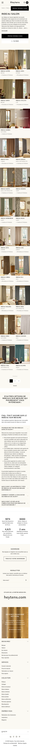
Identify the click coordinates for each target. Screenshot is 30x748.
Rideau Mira (20, 306)
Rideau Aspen (5, 100)
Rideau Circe (5, 336)
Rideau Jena (5, 247)
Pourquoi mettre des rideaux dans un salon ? (12, 428)
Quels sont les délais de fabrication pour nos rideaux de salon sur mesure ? (13, 503)
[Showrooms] (24, 2)
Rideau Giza (5, 159)
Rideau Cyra (5, 365)
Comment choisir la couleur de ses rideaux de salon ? (13, 495)
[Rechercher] (26, 580)
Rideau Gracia (20, 159)
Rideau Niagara (6, 306)
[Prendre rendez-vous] (27, 2)
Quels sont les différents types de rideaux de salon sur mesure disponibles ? (13, 488)
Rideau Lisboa (5, 277)
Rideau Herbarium (7, 218)
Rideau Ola (19, 277)
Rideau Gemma (5, 130)
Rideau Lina (20, 247)
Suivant (15, 385)
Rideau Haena (5, 189)
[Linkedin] (11, 737)
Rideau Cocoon (21, 336)
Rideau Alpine (5, 71)
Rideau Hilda (20, 218)
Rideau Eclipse (21, 365)
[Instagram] (16, 737)
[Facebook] (13, 737)
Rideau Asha (20, 71)
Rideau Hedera (21, 189)
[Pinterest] (19, 737)
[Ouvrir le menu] (2, 2)
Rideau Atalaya (21, 100)
